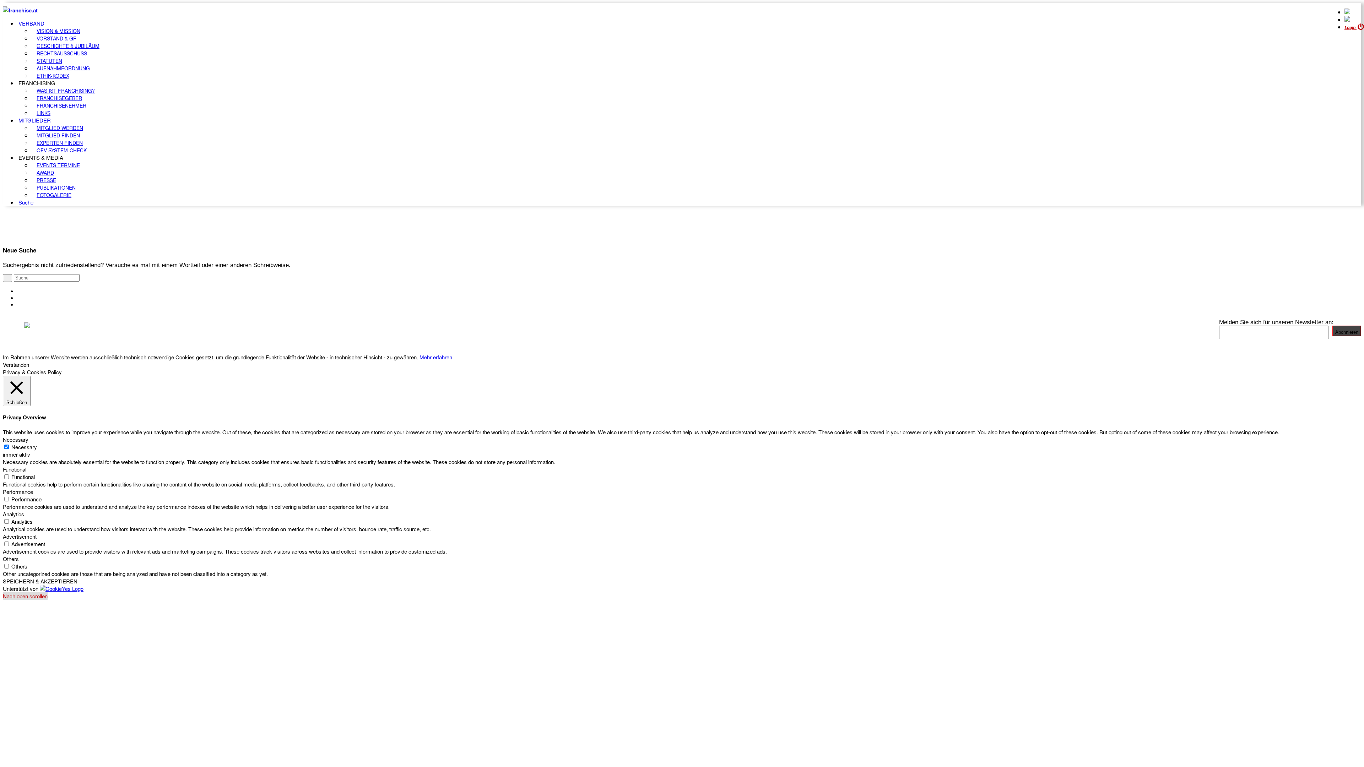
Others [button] (11, 558)
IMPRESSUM (35, 298)
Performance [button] (18, 491)
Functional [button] (14, 469)
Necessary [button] (15, 439)
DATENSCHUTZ (38, 304)
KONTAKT (30, 291)
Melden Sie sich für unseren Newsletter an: (1276, 322)
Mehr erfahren (436, 357)
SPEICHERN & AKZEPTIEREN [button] (40, 581)
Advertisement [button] (20, 536)
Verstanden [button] (16, 364)
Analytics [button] (13, 514)
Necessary (24, 447)
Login (1350, 28)
